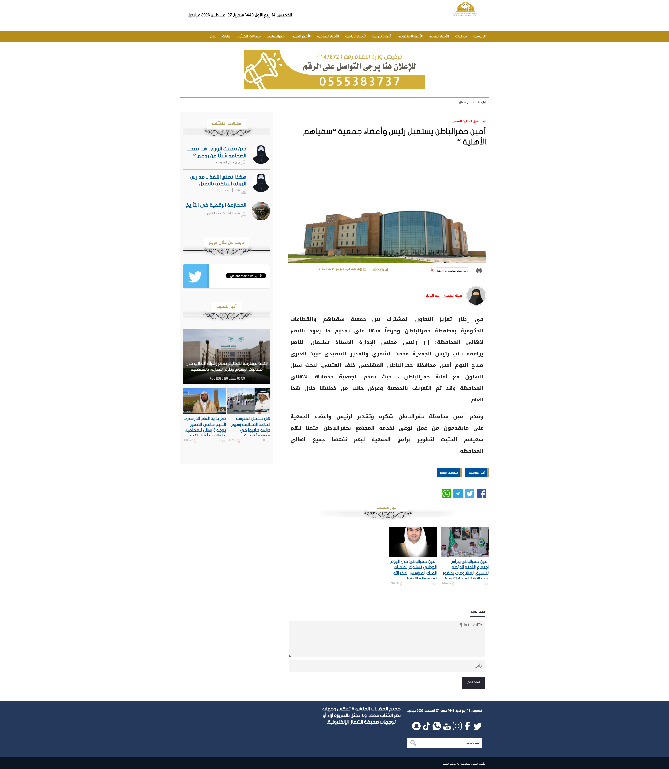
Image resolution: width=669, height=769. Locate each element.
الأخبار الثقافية (328, 36)
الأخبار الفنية (301, 36)
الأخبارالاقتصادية (410, 36)
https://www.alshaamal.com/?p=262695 (452, 270)
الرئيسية (479, 36)
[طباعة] (479, 270)
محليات (461, 36)
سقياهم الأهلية (449, 472)
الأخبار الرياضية (355, 36)
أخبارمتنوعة (381, 36)
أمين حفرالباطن (476, 472)
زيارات (226, 36)
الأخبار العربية (439, 36)
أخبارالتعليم (276, 36)
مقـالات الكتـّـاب (249, 36)
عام (213, 36)
